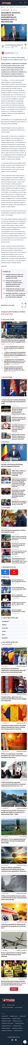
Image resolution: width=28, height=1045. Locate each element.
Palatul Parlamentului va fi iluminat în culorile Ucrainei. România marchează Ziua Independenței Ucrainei (14, 283)
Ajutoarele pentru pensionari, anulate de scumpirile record (13, 531)
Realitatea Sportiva (14, 1016)
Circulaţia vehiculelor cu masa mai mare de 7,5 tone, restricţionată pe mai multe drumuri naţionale (15, 295)
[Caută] (20, 3)
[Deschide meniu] (25, 3)
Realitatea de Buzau (18, 1030)
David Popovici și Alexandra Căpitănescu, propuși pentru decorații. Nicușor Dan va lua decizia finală (13, 670)
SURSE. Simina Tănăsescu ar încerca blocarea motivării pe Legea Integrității (19, 473)
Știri (7, 7)
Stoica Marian (23, 780)
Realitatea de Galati (17, 1025)
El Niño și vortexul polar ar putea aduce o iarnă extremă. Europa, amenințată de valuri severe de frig (14, 897)
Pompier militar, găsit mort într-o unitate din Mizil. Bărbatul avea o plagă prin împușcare (13, 699)
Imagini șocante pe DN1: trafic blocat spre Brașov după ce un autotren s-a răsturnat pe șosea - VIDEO (13, 812)
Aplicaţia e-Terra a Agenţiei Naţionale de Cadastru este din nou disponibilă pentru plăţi (13, 841)
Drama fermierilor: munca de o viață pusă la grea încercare (19, 552)
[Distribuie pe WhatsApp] (22, 48)
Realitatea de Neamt (6, 1028)
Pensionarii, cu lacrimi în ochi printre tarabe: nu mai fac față (19, 545)
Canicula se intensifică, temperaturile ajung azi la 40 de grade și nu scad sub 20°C (13, 926)
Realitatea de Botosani (6, 1025)
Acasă (4, 7)
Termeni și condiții (11, 1005)
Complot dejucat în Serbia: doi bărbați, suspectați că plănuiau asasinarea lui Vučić (14, 276)
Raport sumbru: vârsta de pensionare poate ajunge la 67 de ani (19, 538)
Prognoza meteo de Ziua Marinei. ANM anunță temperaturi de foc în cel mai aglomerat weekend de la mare (15, 361)
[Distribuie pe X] (25, 48)
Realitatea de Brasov (6, 1018)
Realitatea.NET (5, 1016)
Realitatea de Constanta (17, 1028)
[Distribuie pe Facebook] (25, 44)
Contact (3, 1005)
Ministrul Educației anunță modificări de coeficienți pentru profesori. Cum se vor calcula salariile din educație (13, 983)
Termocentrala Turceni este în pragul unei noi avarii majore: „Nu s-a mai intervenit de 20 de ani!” (19, 561)
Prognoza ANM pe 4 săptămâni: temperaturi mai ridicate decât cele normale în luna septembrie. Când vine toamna (13, 870)
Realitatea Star (22, 1016)
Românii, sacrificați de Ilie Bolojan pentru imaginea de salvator (12, 465)
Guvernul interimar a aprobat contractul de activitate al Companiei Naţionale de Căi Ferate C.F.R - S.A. (13, 784)
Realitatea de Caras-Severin (7, 1023)
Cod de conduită (18, 1007)
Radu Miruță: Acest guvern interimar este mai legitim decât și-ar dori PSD (19, 503)
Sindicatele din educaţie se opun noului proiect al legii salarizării (15, 289)
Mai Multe (14, 989)
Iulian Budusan (23, 978)
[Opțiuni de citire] (25, 1041)
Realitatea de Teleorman (7, 1030)
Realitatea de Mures (16, 45)
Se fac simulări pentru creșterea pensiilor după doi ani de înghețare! (14, 347)
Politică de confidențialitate (7, 1007)
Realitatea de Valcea (19, 1023)
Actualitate (12, 7)
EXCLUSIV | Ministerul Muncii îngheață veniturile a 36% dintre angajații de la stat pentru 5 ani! (13, 342)
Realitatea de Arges (16, 1018)
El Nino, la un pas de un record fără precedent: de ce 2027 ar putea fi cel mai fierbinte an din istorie (14, 755)
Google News (9, 314)
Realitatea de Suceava (17, 1021)
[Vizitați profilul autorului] (2, 46)
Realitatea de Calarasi (6, 1021)
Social (5, 349)
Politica (3, 344)
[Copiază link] (22, 44)
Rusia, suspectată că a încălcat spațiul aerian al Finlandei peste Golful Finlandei (13, 954)
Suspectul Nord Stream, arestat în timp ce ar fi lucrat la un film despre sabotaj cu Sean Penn (18, 437)
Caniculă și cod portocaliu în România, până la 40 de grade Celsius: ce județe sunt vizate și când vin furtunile (13, 727)
